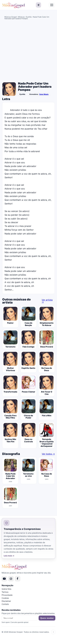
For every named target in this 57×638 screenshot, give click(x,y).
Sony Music (44, 94)
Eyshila (29, 17)
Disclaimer (6, 601)
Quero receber (47, 618)
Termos (5, 592)
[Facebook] (17, 578)
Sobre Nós (6, 589)
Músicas (21, 17)
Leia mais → (9, 556)
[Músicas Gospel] (13, 5)
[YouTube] (4, 578)
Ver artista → (47, 301)
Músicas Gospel (10, 17)
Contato (5, 604)
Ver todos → (48, 454)
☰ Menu (52, 5)
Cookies (5, 598)
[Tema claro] (38, 4)
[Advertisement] (28, 51)
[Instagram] (11, 578)
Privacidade (7, 595)
